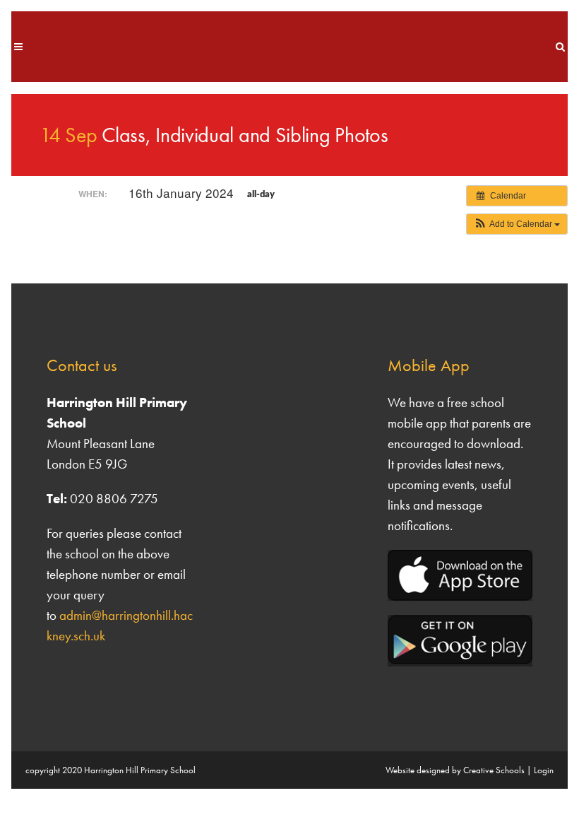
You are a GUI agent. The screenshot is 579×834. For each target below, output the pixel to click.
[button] (517, 224)
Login (544, 770)
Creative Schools (494, 770)
